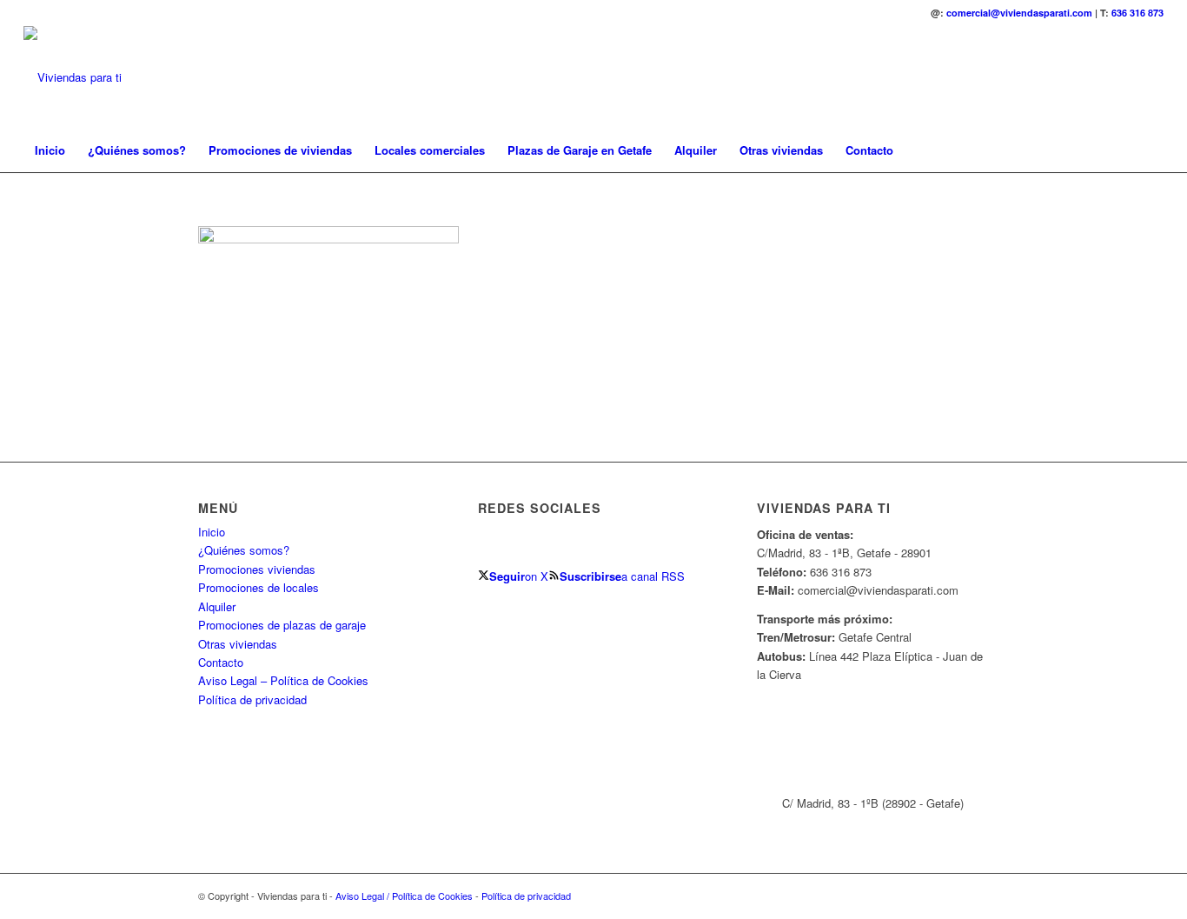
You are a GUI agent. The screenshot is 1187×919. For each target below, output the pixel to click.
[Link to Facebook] (1098, 77)
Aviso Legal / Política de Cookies (404, 895)
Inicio (211, 531)
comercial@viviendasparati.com (1019, 12)
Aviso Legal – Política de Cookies (283, 680)
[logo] (72, 77)
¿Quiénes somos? (243, 550)
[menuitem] (49, 150)
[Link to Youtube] (1150, 77)
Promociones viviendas (256, 569)
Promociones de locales (258, 587)
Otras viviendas (237, 644)
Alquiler (216, 606)
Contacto (220, 662)
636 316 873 (1137, 12)
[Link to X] (1124, 77)
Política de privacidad (252, 699)
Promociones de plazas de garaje (282, 624)
